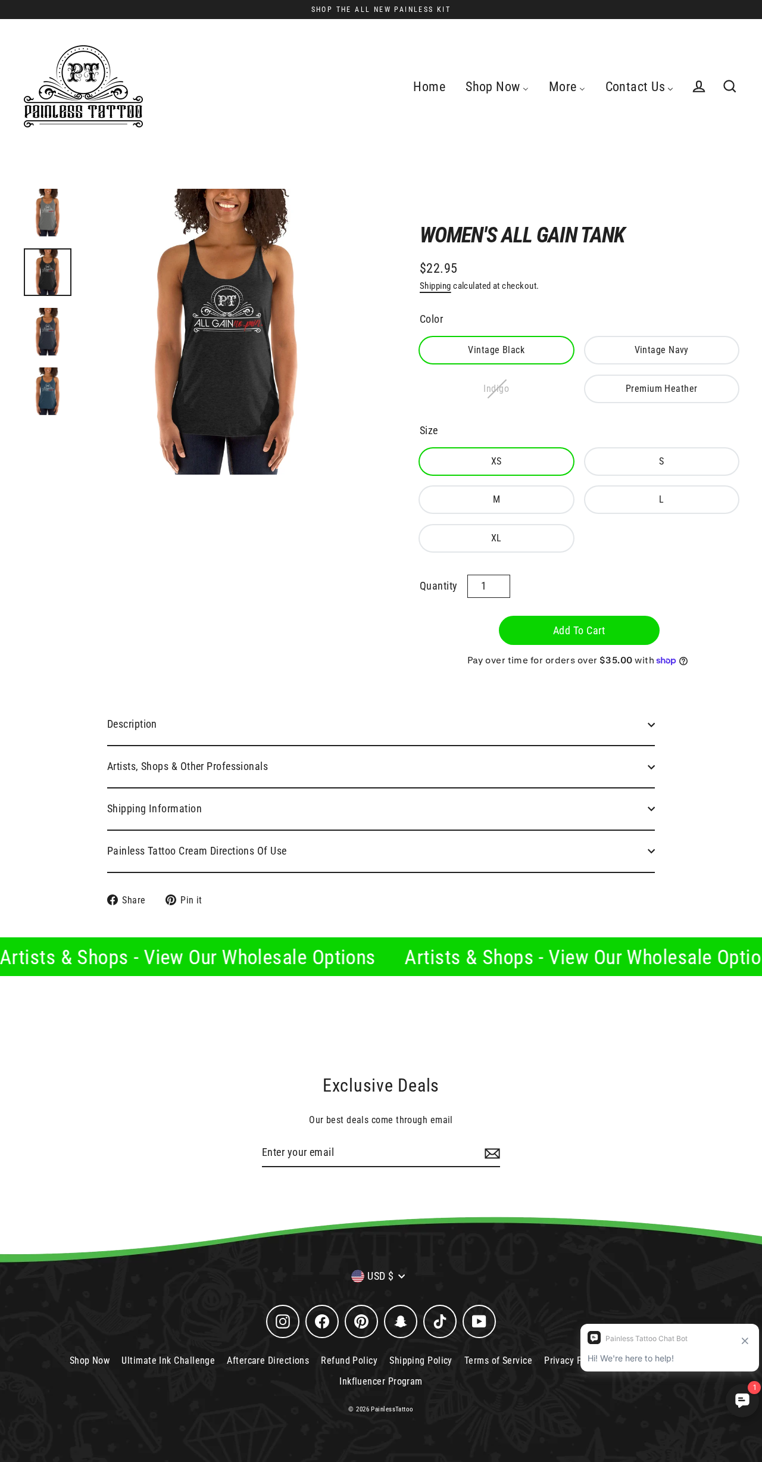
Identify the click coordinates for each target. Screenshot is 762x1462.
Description (132, 724)
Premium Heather (662, 388)
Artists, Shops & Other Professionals (187, 766)
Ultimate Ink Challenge (168, 1360)
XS (496, 461)
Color (431, 319)
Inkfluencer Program (381, 1381)
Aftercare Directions (268, 1360)
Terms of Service (498, 1360)
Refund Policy (349, 1360)
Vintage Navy (662, 350)
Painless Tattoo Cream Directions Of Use (197, 850)
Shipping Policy (420, 1360)
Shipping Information (154, 808)
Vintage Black (496, 350)
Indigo (496, 388)
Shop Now (90, 1360)
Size (429, 430)
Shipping (435, 285)
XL (496, 538)
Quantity (439, 585)
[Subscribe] (490, 1153)
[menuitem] (429, 86)
